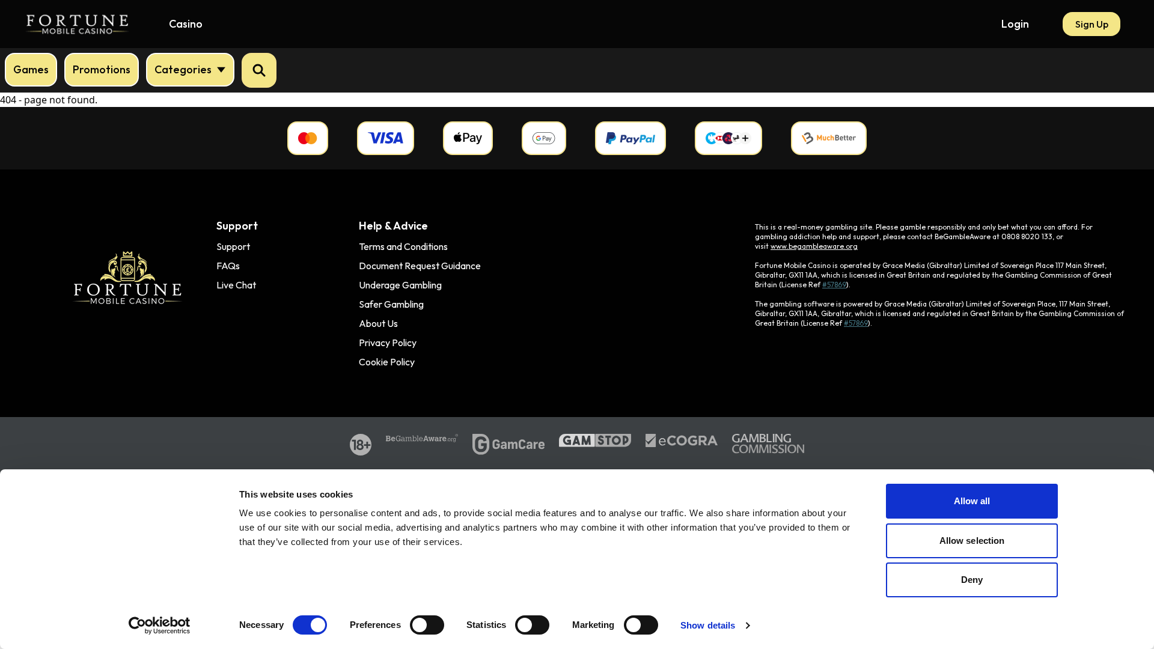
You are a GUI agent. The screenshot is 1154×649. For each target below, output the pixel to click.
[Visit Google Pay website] (544, 138)
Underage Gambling (400, 285)
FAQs (228, 266)
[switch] (427, 625)
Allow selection (972, 540)
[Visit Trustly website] (728, 138)
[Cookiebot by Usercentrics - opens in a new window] (159, 626)
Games (31, 69)
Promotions (101, 69)
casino (186, 24)
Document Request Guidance (420, 266)
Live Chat (236, 285)
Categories (183, 69)
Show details (707, 625)
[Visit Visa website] (385, 138)
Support (233, 246)
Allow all (972, 501)
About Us (378, 323)
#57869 (834, 284)
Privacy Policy (388, 343)
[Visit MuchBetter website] (829, 138)
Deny (972, 579)
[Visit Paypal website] (630, 138)
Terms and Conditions (403, 246)
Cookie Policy (387, 362)
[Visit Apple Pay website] (468, 138)
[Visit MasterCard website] (307, 138)
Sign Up (1091, 24)
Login (1015, 24)
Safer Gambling (391, 304)
